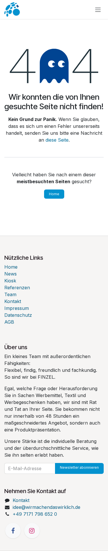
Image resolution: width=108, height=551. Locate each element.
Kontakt (12, 301)
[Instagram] (32, 530)
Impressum (16, 308)
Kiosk (10, 281)
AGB (9, 322)
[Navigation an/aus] (98, 9)
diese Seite (57, 140)
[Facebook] (13, 530)
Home (54, 194)
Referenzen (17, 287)
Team (10, 294)
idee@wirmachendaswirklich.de (46, 507)
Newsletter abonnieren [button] (79, 467)
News (10, 274)
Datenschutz (18, 315)
